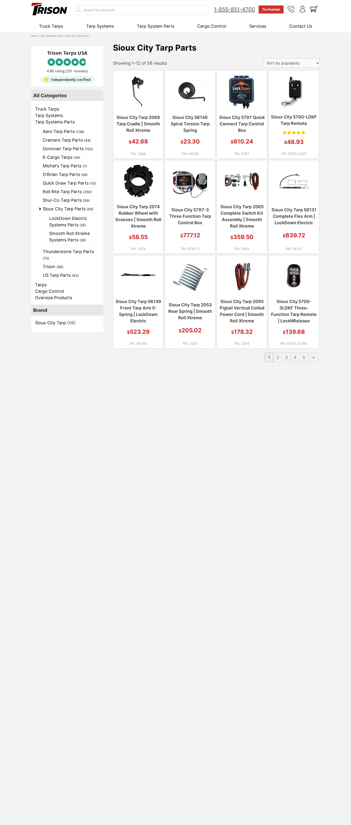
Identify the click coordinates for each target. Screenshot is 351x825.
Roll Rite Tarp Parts (67, 191)
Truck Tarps (51, 26)
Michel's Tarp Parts (65, 165)
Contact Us (300, 26)
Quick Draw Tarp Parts (69, 183)
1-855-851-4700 (234, 9)
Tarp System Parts (155, 26)
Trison (53, 266)
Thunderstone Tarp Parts (68, 254)
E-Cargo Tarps (61, 157)
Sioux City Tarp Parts (68, 208)
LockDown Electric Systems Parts (68, 221)
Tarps (41, 284)
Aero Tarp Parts (63, 131)
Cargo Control (211, 26)
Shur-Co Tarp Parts (66, 200)
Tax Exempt (271, 9)
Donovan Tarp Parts (68, 148)
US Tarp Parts (61, 275)
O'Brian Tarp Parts (65, 174)
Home (34, 35)
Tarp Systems (100, 26)
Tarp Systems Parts (51, 35)
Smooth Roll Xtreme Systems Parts (69, 236)
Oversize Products (53, 297)
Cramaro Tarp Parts (67, 140)
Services (257, 26)
